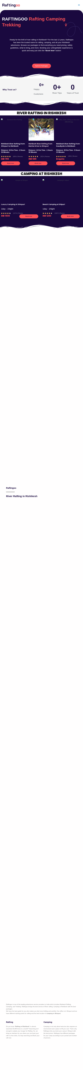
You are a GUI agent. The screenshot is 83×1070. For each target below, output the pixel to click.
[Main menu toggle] (79, 5)
